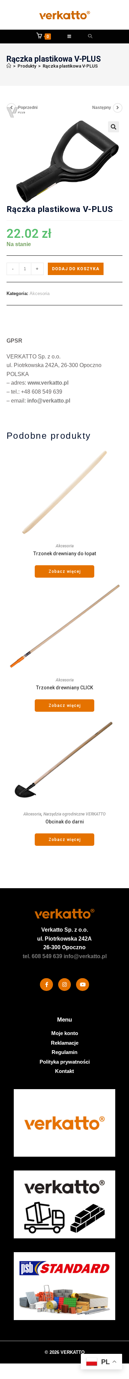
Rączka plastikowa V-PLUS (70, 66)
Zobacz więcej (65, 571)
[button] (113, 126)
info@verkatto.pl (48, 401)
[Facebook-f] (46, 984)
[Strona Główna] (9, 66)
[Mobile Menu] (69, 36)
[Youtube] (82, 984)
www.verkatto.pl (48, 383)
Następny (101, 107)
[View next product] (117, 108)
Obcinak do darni (64, 821)
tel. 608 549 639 (42, 956)
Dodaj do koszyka (75, 268)
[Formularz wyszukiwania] (90, 36)
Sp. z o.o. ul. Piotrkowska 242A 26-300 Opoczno (64, 938)
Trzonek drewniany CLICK (64, 687)
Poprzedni (27, 107)
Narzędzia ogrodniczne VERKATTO (74, 814)
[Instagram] (64, 984)
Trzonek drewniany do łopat (64, 553)
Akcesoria (40, 293)
